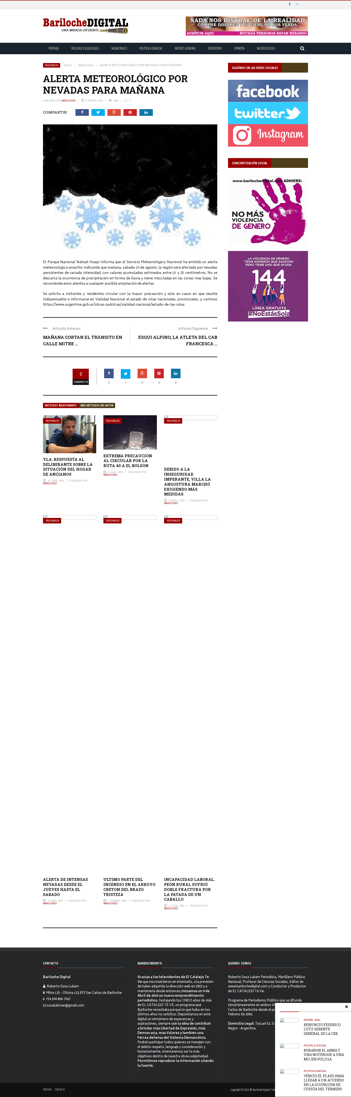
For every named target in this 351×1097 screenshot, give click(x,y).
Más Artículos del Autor (96, 405)
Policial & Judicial (315, 1045)
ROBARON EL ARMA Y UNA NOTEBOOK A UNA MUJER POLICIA (324, 1054)
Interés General (185, 48)
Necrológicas (266, 48)
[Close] (346, 1007)
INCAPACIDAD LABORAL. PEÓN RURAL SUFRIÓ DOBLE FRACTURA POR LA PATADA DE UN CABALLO (189, 889)
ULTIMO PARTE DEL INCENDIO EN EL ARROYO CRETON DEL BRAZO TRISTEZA (129, 887)
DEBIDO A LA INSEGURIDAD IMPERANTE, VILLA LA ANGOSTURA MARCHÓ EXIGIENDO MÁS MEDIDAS (187, 481)
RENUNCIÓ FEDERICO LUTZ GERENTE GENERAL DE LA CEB (322, 1029)
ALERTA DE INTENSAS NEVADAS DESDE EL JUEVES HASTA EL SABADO (65, 887)
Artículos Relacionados (61, 405)
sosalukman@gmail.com (65, 1006)
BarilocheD (69, 100)
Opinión (239, 48)
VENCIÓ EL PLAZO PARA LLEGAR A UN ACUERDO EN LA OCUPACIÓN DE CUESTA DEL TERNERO (324, 1082)
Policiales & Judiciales (85, 48)
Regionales (51, 65)
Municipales (119, 48)
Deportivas (215, 48)
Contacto (60, 1089)
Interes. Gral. (312, 1020)
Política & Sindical (150, 48)
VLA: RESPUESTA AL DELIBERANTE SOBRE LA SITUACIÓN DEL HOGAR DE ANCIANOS (68, 467)
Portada (54, 48)
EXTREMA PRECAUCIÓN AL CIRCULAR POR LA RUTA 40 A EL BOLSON (127, 460)
